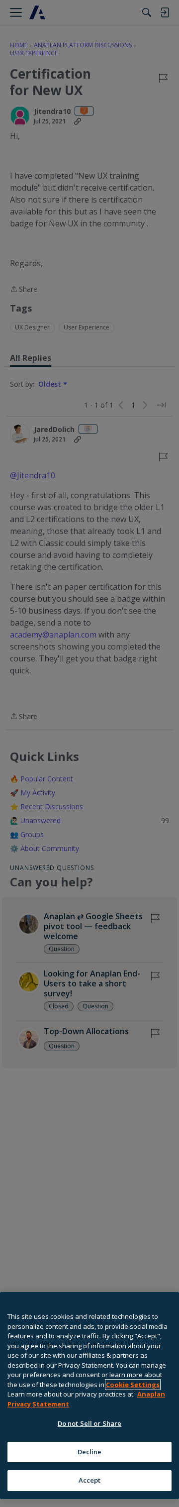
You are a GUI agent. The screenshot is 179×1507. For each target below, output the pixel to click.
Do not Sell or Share (90, 1423)
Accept (90, 1480)
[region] (89, 1395)
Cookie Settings (133, 1384)
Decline (90, 1451)
